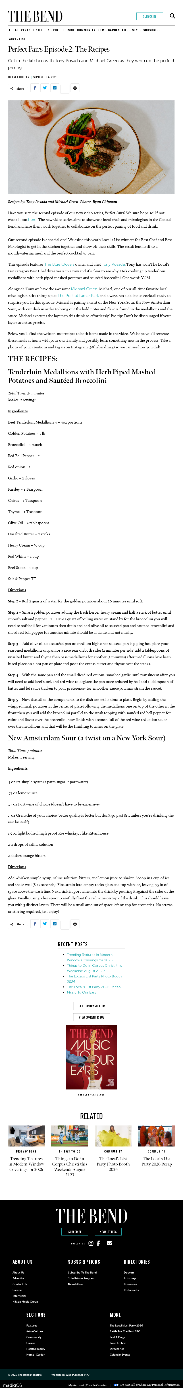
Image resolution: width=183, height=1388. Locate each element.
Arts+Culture (34, 1331)
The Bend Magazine (30, 1374)
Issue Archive (118, 1343)
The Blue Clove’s (59, 264)
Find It (38, 30)
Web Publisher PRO (77, 1374)
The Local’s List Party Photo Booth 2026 (113, 1164)
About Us (18, 1272)
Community (86, 30)
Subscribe (149, 16)
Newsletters (108, 1231)
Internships (19, 1295)
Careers (17, 1290)
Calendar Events (120, 1354)
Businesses (130, 1284)
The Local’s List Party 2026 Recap (94, 987)
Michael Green (84, 288)
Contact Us (19, 1284)
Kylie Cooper (20, 76)
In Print (53, 30)
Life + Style (131, 30)
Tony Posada (113, 264)
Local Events (20, 30)
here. (32, 219)
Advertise (17, 38)
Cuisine (68, 30)
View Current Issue (91, 1017)
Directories (117, 1348)
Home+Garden (109, 30)
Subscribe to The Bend (82, 1272)
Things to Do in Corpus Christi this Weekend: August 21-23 (69, 1167)
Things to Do (70, 1151)
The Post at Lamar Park (78, 295)
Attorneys (130, 1278)
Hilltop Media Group (25, 1301)
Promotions (26, 1151)
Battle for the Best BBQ (125, 1331)
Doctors (129, 1272)
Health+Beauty (35, 1348)
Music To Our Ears (81, 992)
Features (31, 1325)
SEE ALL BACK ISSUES (91, 1094)
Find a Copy (117, 1337)
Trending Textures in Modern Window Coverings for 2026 (26, 1164)
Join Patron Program (81, 1278)
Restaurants (131, 1290)
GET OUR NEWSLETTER (92, 1006)
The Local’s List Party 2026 (126, 1325)
